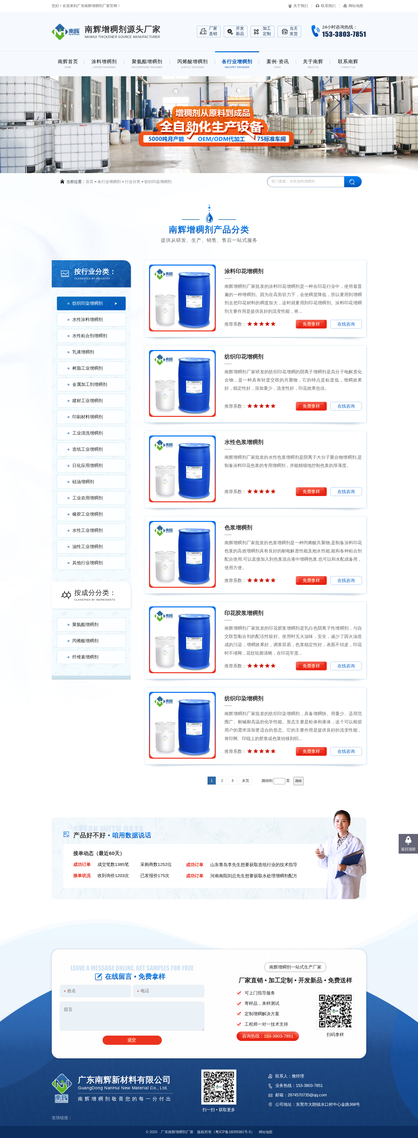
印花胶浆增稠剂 (243, 613)
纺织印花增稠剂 (243, 356)
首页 (89, 182)
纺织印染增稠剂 (158, 182)
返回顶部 (408, 849)
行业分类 (132, 182)
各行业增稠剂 (109, 182)
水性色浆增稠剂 (243, 442)
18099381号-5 (233, 1132)
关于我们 (300, 6)
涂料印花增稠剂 (243, 271)
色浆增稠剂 (238, 527)
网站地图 (356, 6)
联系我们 (328, 6)
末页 (245, 781)
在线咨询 (346, 324)
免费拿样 (311, 324)
